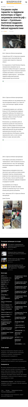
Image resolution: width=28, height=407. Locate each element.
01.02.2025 (11, 31)
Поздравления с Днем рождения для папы (21, 302)
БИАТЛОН (3, 282)
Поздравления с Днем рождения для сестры (21, 308)
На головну (3, 6)
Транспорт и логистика (18, 333)
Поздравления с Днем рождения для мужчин (21, 297)
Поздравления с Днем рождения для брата (7, 337)
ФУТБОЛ (17, 337)
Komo (5, 31)
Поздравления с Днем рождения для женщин (21, 277)
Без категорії (4, 280)
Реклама (7, 390)
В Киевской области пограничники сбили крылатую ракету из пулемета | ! (17, 253)
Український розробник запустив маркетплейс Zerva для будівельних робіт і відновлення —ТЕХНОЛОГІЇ (16, 266)
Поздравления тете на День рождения (21, 313)
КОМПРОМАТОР (14, 2)
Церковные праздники (18, 340)
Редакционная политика (17, 390)
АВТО (2, 276)
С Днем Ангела (19, 325)
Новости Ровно (5, 314)
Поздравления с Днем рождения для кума (21, 282)
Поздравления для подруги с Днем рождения (6, 323)
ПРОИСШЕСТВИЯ (10, 6)
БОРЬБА (3, 288)
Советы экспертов (20, 327)
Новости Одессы (5, 312)
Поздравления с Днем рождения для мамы (21, 292)
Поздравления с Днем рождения (7, 333)
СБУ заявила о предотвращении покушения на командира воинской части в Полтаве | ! (16, 246)
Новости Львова (5, 307)
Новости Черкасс (5, 316)
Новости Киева (5, 305)
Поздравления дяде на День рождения (6, 328)
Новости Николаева (6, 309)
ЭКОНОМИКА (18, 344)
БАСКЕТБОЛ (4, 278)
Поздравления (5, 319)
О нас (2, 390)
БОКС (2, 286)
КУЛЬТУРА (4, 295)
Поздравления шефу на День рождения (20, 318)
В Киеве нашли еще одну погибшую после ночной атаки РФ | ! (16, 259)
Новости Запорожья (6, 301)
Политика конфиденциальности (8, 391)
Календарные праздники (4, 291)
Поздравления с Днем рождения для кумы (21, 287)
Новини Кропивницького (5, 297)
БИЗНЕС (3, 284)
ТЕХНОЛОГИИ (18, 330)
